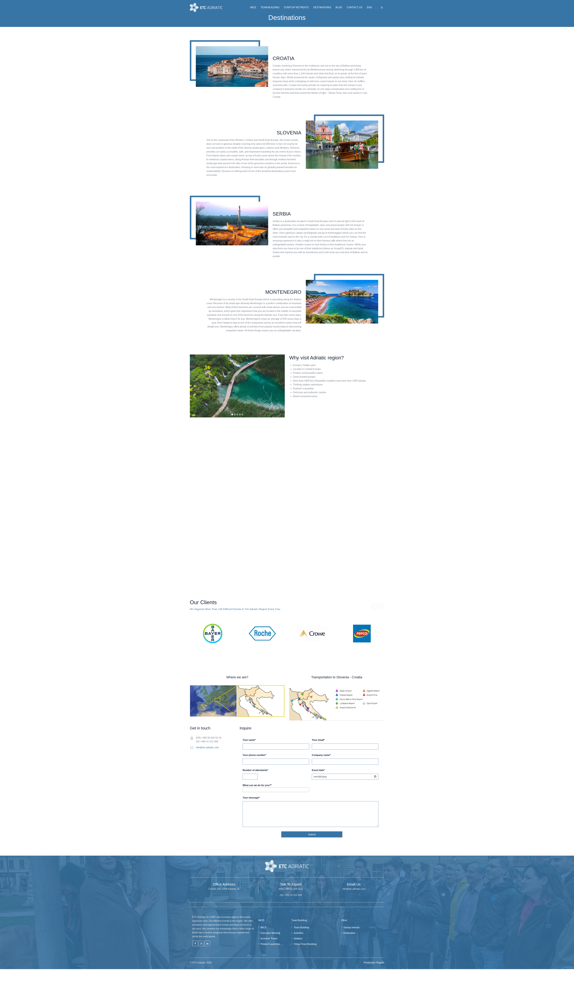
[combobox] (276, 789)
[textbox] (244, 789)
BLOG (339, 7)
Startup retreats (351, 927)
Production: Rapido (374, 962)
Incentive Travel (269, 938)
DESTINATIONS (322, 7)
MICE (253, 7)
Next (289, 467)
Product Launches (270, 944)
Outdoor (298, 938)
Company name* (321, 755)
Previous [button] (374, 606)
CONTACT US (354, 7)
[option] (212, 633)
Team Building (301, 927)
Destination (349, 933)
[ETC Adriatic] (206, 7)
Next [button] (381, 606)
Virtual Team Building (305, 944)
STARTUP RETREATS (296, 7)
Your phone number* (254, 755)
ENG (369, 7)
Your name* (249, 740)
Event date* (318, 770)
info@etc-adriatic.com (207, 747)
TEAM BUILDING (270, 7)
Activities (298, 933)
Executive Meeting (270, 933)
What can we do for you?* (257, 785)
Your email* (318, 740)
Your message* (251, 798)
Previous (185, 467)
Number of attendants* (255, 770)
